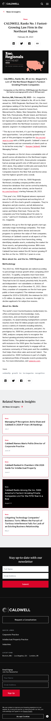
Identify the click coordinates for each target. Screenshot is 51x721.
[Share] (37, 44)
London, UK (33, 656)
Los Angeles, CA (20, 656)
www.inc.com (34, 361)
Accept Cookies (23, 716)
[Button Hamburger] (47, 4)
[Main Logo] (10, 3)
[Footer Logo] (16, 609)
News (25, 19)
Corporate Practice (10, 634)
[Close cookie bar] (47, 716)
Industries (6, 644)
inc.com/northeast (10, 191)
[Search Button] (42, 4)
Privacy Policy (27, 711)
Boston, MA (7, 656)
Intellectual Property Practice (15, 639)
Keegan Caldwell (33, 146)
